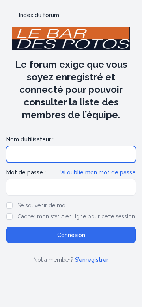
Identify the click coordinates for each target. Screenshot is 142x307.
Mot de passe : (26, 172)
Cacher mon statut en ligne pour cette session (76, 216)
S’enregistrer (91, 260)
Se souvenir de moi (42, 205)
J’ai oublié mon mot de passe (97, 172)
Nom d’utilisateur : (30, 139)
